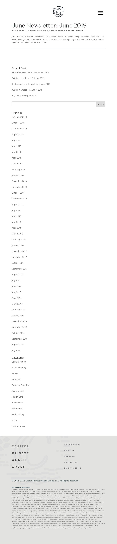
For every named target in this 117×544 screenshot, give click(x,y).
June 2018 (16, 216)
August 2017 (18, 274)
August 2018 (18, 204)
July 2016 (16, 350)
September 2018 (19, 198)
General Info (18, 391)
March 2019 (17, 163)
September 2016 (19, 338)
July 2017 (16, 280)
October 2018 (18, 192)
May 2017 (16, 292)
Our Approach (72, 445)
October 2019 (18, 122)
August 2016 (18, 344)
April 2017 (16, 298)
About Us (69, 450)
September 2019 (19, 128)
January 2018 (18, 245)
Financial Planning (20, 385)
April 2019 (16, 157)
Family (15, 373)
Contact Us (70, 462)
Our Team (69, 456)
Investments (75, 31)
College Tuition (19, 361)
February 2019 (18, 169)
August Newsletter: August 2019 (27, 89)
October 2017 (18, 263)
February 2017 (18, 309)
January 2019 (18, 175)
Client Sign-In (72, 468)
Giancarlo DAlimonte (28, 31)
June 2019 (16, 146)
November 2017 (19, 257)
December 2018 (19, 181)
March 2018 (17, 233)
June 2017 (16, 286)
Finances (61, 31)
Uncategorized (19, 426)
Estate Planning (19, 367)
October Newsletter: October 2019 (28, 78)
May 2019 (16, 152)
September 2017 (19, 268)
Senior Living (18, 414)
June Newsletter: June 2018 (49, 25)
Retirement (17, 408)
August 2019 (18, 134)
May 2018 (16, 222)
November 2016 (19, 327)
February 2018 (18, 239)
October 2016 (18, 333)
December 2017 (19, 251)
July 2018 (16, 210)
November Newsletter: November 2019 (30, 72)
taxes (14, 420)
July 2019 (16, 140)
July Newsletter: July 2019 (24, 95)
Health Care (17, 396)
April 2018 (16, 227)
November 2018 (19, 187)
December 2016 (19, 321)
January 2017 (18, 315)
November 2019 (19, 117)
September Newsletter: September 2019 (31, 84)
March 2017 (17, 303)
